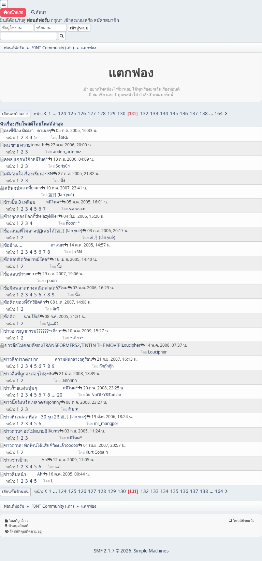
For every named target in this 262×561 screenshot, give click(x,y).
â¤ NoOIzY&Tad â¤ (103, 395)
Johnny (54, 402)
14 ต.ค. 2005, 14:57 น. (90, 245)
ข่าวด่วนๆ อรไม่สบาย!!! (26, 431)
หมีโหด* (40, 159)
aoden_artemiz (67, 152)
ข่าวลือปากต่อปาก (21, 359)
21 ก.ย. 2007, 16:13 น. (117, 359)
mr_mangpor (106, 423)
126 (82, 113)
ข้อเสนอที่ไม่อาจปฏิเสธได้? (30, 231)
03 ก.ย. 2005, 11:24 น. (84, 431)
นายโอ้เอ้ (32, 316)
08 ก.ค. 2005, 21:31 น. (65, 316)
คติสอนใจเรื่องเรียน (23, 174)
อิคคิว (40, 302)
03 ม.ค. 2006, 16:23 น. (93, 288)
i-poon (51, 280)
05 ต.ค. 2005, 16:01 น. (87, 202)
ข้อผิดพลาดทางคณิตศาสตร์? (32, 288)
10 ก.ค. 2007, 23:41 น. (66, 188)
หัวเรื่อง (7, 124)
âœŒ (63, 137)
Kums (54, 431)
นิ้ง (62, 180)
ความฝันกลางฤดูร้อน (73, 359)
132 (144, 113)
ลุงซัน (49, 373)
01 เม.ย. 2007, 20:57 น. (104, 445)
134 (164, 113)
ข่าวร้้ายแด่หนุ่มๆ (20, 388)
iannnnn (69, 380)
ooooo (72, 445)
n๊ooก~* (73, 223)
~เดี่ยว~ (55, 331)
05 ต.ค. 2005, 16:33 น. (76, 130)
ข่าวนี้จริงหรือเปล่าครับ (26, 402)
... (55, 113)
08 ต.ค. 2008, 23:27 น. (86, 402)
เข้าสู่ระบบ (73, 20)
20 (59, 395)
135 (174, 113)
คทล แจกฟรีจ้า (18, 159)
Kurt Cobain (97, 452)
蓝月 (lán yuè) (61, 195)
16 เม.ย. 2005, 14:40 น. (76, 259)
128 (102, 113)
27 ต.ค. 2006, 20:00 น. (71, 145)
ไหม (64, 288)
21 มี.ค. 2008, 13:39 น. (79, 373)
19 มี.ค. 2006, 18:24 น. (112, 416)
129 (111, 113)
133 (154, 113)
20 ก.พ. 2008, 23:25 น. (103, 388)
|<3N (48, 173)
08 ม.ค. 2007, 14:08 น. (70, 302)
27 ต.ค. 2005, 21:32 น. (78, 173)
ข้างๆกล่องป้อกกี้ (19, 216)
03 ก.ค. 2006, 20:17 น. (107, 230)
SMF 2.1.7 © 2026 (112, 551)
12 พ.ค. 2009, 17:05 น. (73, 460)
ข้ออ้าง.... (13, 245)
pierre (31, 274)
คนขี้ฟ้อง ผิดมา (18, 131)
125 (72, 113)
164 (219, 113)
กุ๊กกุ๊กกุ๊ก (106, 366)
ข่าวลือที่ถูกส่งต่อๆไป (24, 374)
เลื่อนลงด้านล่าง (15, 113)
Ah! (45, 460)
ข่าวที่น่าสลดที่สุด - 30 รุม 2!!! (32, 417)
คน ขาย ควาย (17, 145)
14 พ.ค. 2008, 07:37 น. (166, 345)
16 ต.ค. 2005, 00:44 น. (69, 474)
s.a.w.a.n (77, 209)
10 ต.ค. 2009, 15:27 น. (88, 331)
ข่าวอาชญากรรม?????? (26, 331)
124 (62, 113)
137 (194, 113)
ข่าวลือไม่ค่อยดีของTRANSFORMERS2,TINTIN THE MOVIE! (63, 345)
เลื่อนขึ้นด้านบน (15, 491)
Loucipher (131, 345)
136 (184, 113)
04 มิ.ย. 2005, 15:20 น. (83, 216)
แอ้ (57, 466)
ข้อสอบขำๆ (15, 274)
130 (121, 113)
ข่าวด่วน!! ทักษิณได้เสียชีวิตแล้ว (35, 445)
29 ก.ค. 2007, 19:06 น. (62, 274)
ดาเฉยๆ (44, 130)
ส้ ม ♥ (73, 409)
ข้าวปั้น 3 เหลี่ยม (19, 202)
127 (92, 113)
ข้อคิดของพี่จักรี (19, 302)
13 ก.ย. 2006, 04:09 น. (73, 159)
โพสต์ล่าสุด (52, 124)
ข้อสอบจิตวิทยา (19, 259)
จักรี (56, 309)
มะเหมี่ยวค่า (30, 188)
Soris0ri (63, 166)
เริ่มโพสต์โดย (28, 124)
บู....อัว (53, 323)
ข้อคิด (10, 316)
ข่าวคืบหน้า (15, 474)
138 (204, 113)
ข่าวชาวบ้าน (16, 460)
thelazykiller (46, 216)
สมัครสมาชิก (106, 20)
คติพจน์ (11, 188)
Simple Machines (151, 551)
